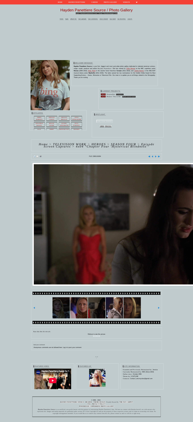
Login (66, 19)
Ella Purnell (76, 124)
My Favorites (122, 19)
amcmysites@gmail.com (144, 378)
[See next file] (155, 156)
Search (130, 19)
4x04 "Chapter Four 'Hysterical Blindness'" (112, 146)
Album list (73, 19)
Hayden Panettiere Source (72, 402)
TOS (89, 404)
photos (108, 126)
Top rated (113, 19)
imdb (102, 126)
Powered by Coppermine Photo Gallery (96, 406)
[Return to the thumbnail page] (34, 156)
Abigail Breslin (64, 118)
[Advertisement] (96, 42)
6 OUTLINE (134, 376)
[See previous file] (152, 156)
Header (88, 402)
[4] (98, 336)
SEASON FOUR (123, 144)
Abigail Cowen (52, 118)
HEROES (98, 144)
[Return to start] (149, 156)
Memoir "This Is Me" (114, 96)
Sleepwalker (111, 94)
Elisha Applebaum (64, 124)
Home (60, 2)
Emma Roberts (39, 118)
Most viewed (104, 19)
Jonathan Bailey (39, 124)
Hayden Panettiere (76, 2)
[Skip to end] (158, 156)
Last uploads (82, 19)
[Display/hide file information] (37, 156)
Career (94, 2)
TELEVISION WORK (69, 144)
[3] (96, 336)
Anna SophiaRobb (76, 118)
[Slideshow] (40, 156)
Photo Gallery (110, 2)
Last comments (93, 19)
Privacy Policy (98, 404)
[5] (99, 336)
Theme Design (99, 402)
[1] (93, 336)
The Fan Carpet (126, 402)
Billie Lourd (51, 124)
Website (126, 2)
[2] (95, 336)
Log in (65, 347)
